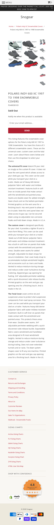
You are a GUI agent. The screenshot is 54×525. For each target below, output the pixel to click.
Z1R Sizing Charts (14, 461)
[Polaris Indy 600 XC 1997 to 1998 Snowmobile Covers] (23, 54)
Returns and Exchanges (17, 383)
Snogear (27, 17)
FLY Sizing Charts (14, 439)
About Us (11, 401)
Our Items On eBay (15, 411)
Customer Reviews (15, 406)
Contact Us (12, 379)
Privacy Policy (13, 397)
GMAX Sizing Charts (15, 443)
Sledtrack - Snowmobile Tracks (19, 420)
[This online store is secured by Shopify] (14, 499)
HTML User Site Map (15, 466)
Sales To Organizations (16, 415)
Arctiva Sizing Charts (15, 434)
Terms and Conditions (16, 392)
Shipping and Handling (16, 388)
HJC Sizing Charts (14, 448)
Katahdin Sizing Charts (16, 452)
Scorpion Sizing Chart (16, 457)
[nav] (7, 2)
